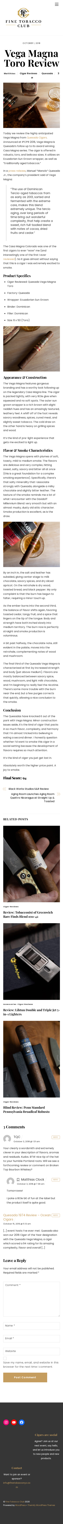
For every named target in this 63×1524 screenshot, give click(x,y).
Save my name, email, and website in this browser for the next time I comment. (31, 1365)
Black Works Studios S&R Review (29, 789)
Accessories (9, 1004)
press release (17, 171)
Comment (13, 1285)
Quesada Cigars (37, 137)
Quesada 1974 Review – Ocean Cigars (27, 1217)
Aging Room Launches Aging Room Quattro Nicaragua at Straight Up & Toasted (32, 797)
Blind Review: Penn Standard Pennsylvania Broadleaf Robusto (26, 1109)
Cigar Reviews (28, 73)
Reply (55, 1137)
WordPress (20, 1505)
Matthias (10, 73)
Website (10, 1351)
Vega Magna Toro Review (31, 57)
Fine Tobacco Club (14, 1501)
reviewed (9, 259)
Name (10, 1325)
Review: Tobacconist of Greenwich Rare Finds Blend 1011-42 (28, 914)
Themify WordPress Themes (41, 1505)
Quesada (47, 73)
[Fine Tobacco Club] (23, 31)
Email (9, 1338)
